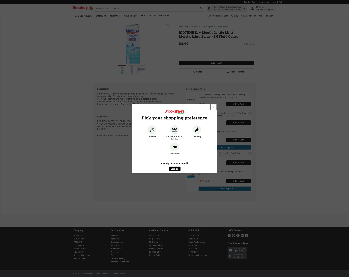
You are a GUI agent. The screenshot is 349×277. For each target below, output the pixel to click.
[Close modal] (213, 107)
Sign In (174, 169)
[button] (152, 132)
